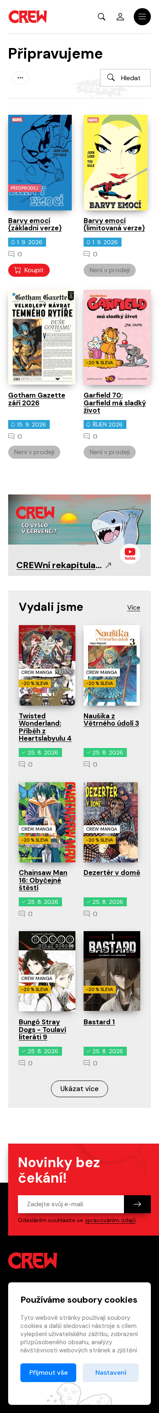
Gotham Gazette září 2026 (36, 399)
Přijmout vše (48, 1372)
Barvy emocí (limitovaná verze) (114, 224)
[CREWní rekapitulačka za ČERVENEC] (79, 519)
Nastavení (110, 1372)
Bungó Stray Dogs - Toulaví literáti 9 (42, 1029)
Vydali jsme (51, 607)
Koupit (34, 270)
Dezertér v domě (112, 872)
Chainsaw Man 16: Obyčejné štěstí (43, 880)
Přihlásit (120, 16)
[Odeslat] (137, 1204)
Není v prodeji (110, 270)
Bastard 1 (99, 1021)
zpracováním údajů (110, 1220)
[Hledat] (111, 77)
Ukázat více (79, 1088)
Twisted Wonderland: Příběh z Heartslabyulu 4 (45, 727)
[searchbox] (125, 78)
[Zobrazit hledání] (101, 16)
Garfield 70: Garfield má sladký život (115, 403)
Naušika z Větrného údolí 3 (111, 719)
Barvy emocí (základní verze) (35, 224)
